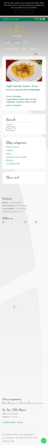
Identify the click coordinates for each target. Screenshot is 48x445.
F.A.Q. (22, 55)
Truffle (16, 42)
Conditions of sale (9, 422)
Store (14, 55)
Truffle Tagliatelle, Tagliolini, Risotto (22, 86)
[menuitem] (35, 54)
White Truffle (30, 102)
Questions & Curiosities (16, 157)
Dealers (33, 49)
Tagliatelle (10, 102)
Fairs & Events (12, 147)
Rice (34, 99)
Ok (18, 11)
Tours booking (11, 49)
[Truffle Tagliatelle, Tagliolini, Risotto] (24, 70)
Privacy (20, 422)
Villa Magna (35, 90)
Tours (26, 42)
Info (30, 55)
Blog (6, 55)
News (8, 154)
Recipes (18, 96)
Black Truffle (18, 99)
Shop (23, 49)
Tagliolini (20, 102)
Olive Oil (28, 99)
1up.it (12, 441)
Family (7, 42)
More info (28, 11)
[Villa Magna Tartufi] (16, 38)
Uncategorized (13, 164)
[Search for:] (19, 124)
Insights (9, 150)
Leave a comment (13, 105)
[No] (45, 8)
